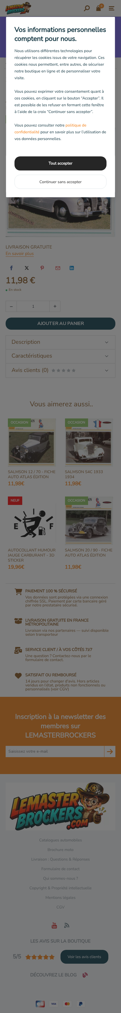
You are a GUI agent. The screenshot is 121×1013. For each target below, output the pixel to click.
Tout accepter (60, 163)
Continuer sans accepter (60, 182)
